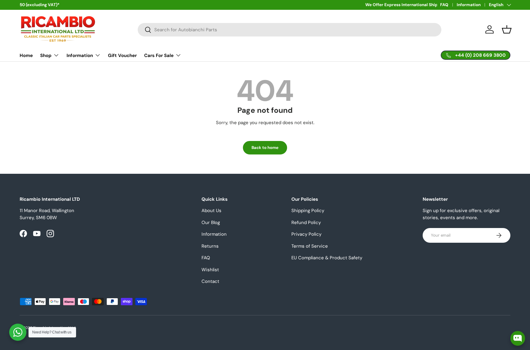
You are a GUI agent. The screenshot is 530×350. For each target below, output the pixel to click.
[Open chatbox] (517, 338)
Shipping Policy (307, 210)
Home (26, 55)
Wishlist (210, 270)
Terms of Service (309, 246)
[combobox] (289, 29)
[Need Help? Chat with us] (17, 332)
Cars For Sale (159, 55)
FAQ (444, 4)
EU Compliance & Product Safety (326, 258)
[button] (506, 29)
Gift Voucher (122, 55)
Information (469, 4)
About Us (211, 210)
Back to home (265, 147)
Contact (210, 281)
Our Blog (211, 222)
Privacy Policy (306, 234)
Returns (210, 246)
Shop (46, 55)
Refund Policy (306, 222)
